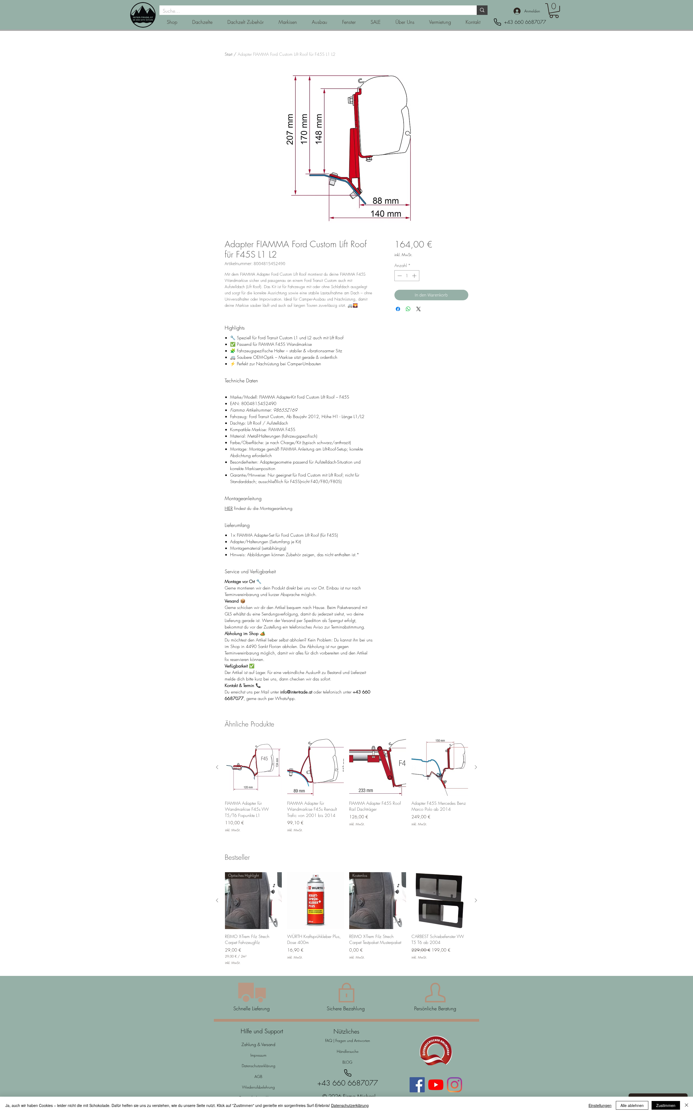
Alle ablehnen (632, 1105)
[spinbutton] (407, 276)
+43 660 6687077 (525, 22)
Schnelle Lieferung (251, 1008)
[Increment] (415, 276)
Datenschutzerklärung (350, 1105)
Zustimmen (665, 1105)
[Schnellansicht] (253, 767)
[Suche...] (482, 10)
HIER (229, 508)
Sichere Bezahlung (346, 1008)
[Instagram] (454, 1084)
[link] (554, 10)
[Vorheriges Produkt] (217, 767)
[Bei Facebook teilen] (398, 309)
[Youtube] (435, 1084)
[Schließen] (686, 1105)
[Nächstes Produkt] (476, 767)
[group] (346, 789)
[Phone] (497, 22)
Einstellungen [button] (600, 1105)
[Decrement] (399, 276)
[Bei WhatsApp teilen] (408, 309)
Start (228, 54)
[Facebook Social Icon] (417, 1084)
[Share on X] (418, 309)
